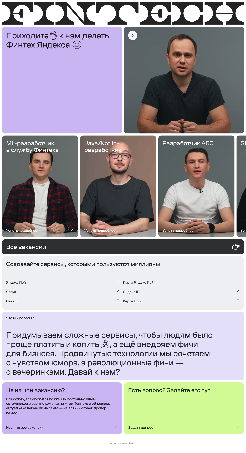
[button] (40, 230)
